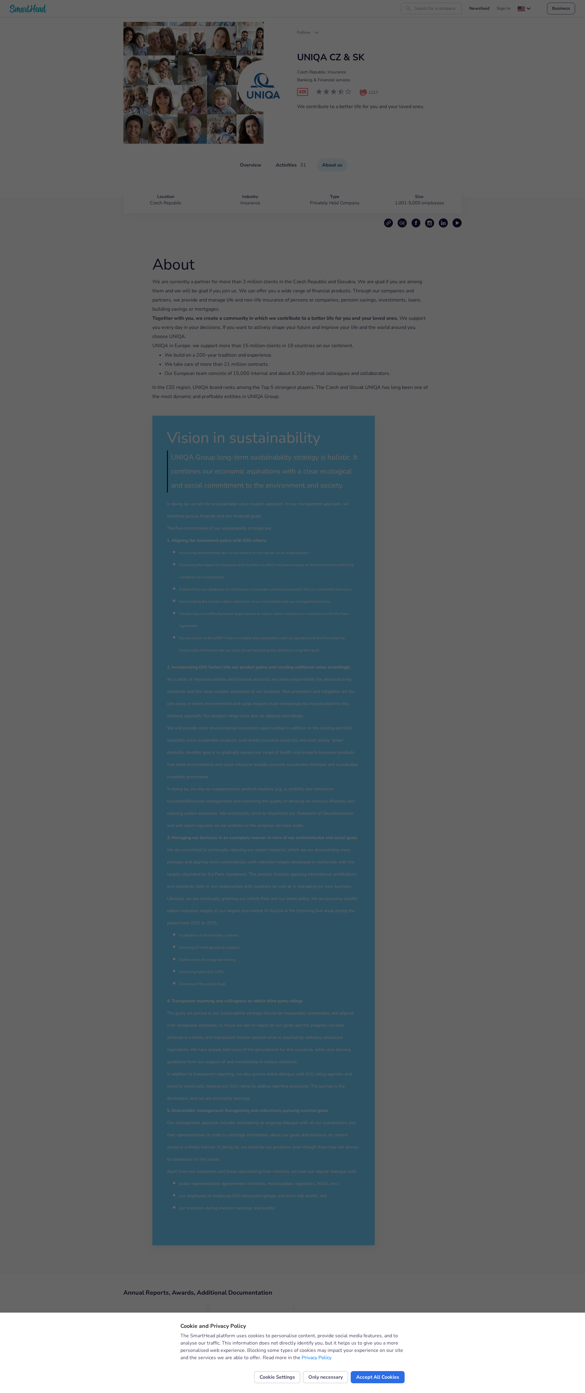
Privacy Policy (317, 1357)
